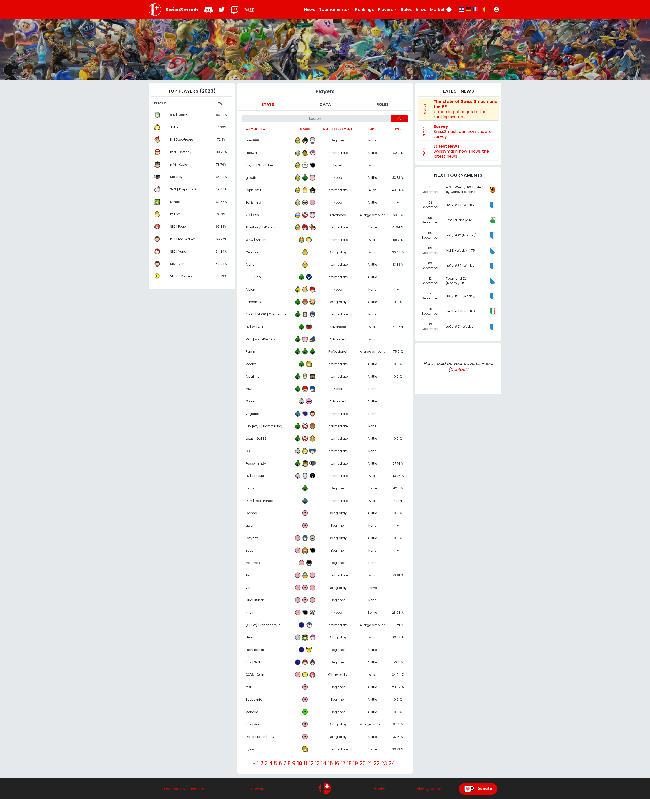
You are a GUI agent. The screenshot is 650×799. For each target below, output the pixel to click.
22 (376, 763)
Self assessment (337, 129)
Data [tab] (325, 105)
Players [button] (387, 9)
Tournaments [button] (335, 9)
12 (311, 763)
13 (317, 763)
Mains (305, 129)
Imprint (379, 788)
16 (336, 763)
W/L (398, 129)
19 (355, 763)
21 (369, 763)
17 (343, 763)
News (309, 9)
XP (372, 129)
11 (305, 763)
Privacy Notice (428, 788)
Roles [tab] (382, 105)
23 (384, 763)
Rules (406, 9)
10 (299, 763)
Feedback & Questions (184, 788)
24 (391, 763)
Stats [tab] (267, 105)
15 (330, 763)
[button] (496, 10)
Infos (421, 9)
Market (441, 10)
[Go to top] (325, 788)
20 (363, 763)
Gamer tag (255, 129)
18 (349, 763)
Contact (458, 369)
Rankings (364, 9)
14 (323, 763)
